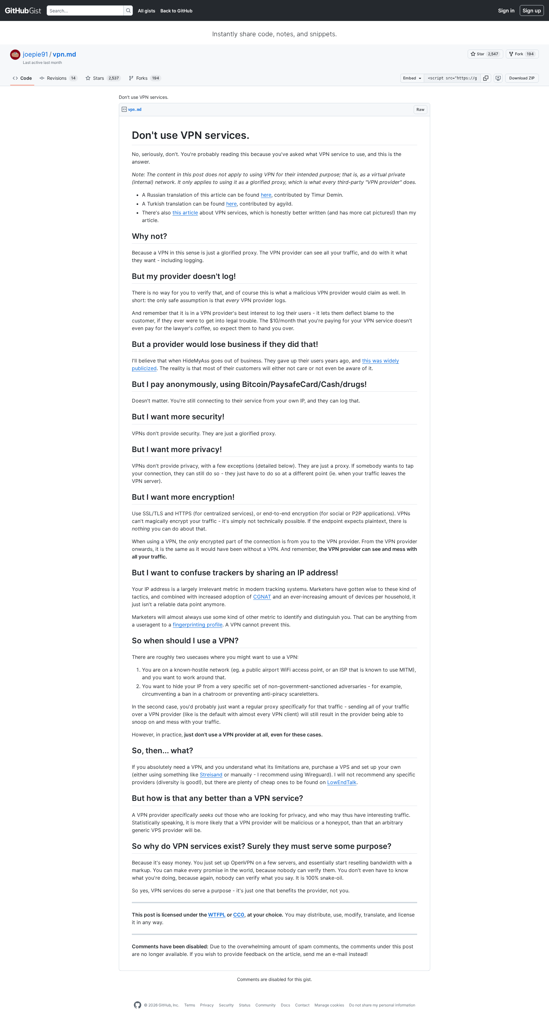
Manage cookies (329, 1005)
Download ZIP (522, 78)
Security (226, 1005)
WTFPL (217, 914)
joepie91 (35, 54)
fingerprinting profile (197, 624)
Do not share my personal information (382, 1005)
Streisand (211, 774)
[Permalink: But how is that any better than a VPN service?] (127, 798)
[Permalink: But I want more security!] (127, 416)
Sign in (506, 10)
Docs (285, 1005)
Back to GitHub (176, 10)
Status (244, 1005)
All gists (146, 10)
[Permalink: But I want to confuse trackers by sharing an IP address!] (127, 572)
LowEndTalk (341, 782)
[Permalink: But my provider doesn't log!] (127, 276)
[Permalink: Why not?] (127, 236)
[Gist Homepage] (23, 10)
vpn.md (64, 54)
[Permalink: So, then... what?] (127, 750)
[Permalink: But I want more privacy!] (127, 449)
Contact (302, 1005)
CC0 (238, 914)
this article (185, 212)
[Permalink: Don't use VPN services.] (127, 135)
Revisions (61, 78)
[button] (485, 78)
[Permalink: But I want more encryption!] (127, 496)
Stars (106, 78)
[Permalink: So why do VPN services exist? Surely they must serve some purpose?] (127, 846)
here (266, 195)
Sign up (532, 10)
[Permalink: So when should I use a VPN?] (127, 640)
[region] (274, 543)
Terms (189, 1005)
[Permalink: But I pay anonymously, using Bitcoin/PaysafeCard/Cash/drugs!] (127, 384)
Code (26, 78)
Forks (147, 78)
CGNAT (262, 596)
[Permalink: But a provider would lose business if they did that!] (127, 344)
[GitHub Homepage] (137, 1005)
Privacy (207, 1005)
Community (265, 1005)
